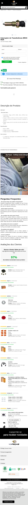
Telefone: (20, 49)
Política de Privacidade (10, 498)
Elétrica (9, 9)
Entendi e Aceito (8, 501)
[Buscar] (26, 7)
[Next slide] (25, 21)
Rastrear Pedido (8, 448)
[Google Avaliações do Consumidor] (13, 474)
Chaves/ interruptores (17, 9)
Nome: (3, 49)
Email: (3, 53)
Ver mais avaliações (14, 420)
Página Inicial (3, 9)
